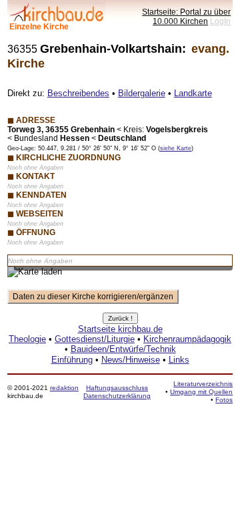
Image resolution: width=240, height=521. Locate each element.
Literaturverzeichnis (203, 383)
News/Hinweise (130, 360)
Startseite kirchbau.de (120, 329)
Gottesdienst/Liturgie (95, 339)
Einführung (72, 360)
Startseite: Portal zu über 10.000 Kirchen (186, 16)
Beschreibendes (78, 93)
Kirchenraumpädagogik (187, 339)
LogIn (220, 21)
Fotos (224, 399)
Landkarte (193, 93)
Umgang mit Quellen (201, 391)
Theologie (27, 339)
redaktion (64, 387)
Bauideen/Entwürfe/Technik (123, 349)
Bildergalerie (141, 93)
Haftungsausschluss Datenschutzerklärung (117, 391)
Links (179, 360)
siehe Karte (175, 148)
